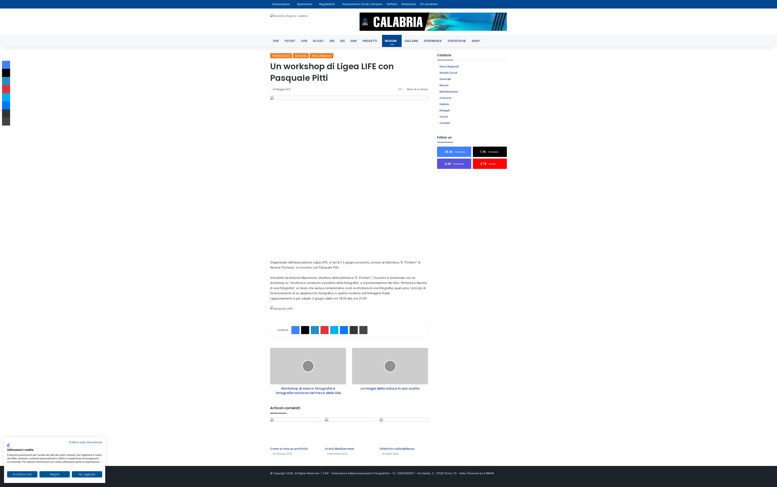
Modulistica (408, 4)
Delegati (444, 110)
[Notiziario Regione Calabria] (288, 16)
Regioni (391, 41)
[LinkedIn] (315, 330)
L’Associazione (281, 4)
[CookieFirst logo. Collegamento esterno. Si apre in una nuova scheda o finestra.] (8, 445)
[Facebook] (295, 330)
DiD (332, 41)
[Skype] (334, 330)
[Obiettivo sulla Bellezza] (403, 431)
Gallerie (411, 41)
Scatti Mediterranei (339, 449)
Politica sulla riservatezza (85, 442)
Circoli (443, 116)
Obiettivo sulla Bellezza (396, 449)
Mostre (444, 85)
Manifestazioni (448, 91)
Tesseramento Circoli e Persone (362, 4)
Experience (433, 41)
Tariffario (391, 4)
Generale (301, 55)
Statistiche (457, 41)
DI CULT (318, 41)
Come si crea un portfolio (289, 449)
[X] (305, 330)
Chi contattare (429, 4)
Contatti (444, 123)
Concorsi (445, 97)
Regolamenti (327, 4)
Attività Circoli (281, 55)
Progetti (370, 41)
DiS (342, 41)
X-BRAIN (489, 473)
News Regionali (321, 55)
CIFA (304, 41)
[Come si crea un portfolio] (294, 431)
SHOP (476, 41)
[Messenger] (344, 330)
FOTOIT (290, 41)
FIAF (276, 41)
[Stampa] (363, 330)
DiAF (353, 41)
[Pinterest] (325, 330)
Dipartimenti (304, 4)
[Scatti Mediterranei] (349, 431)
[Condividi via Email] (354, 330)
